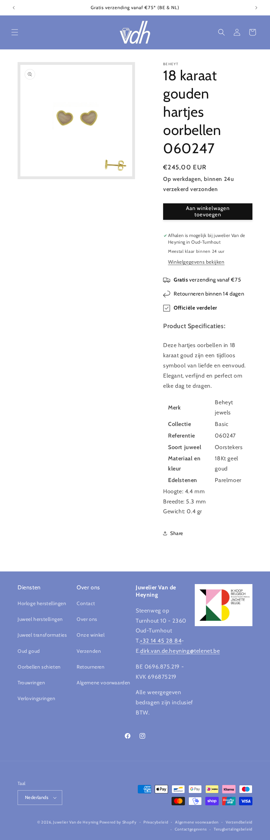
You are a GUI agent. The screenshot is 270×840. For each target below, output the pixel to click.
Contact (86, 603)
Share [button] (176, 533)
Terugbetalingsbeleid (233, 829)
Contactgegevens (191, 829)
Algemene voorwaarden (103, 682)
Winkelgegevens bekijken (196, 262)
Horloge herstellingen (42, 603)
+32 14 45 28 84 (160, 640)
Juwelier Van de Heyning (75, 822)
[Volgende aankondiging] (256, 7)
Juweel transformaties (42, 635)
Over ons (87, 619)
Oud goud (29, 651)
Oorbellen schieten (39, 667)
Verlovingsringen (37, 698)
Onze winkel (91, 635)
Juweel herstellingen (40, 619)
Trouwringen (31, 682)
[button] (14, 32)
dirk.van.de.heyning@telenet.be (180, 651)
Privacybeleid (155, 822)
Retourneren (91, 667)
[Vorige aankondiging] (13, 7)
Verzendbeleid (239, 822)
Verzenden (89, 651)
